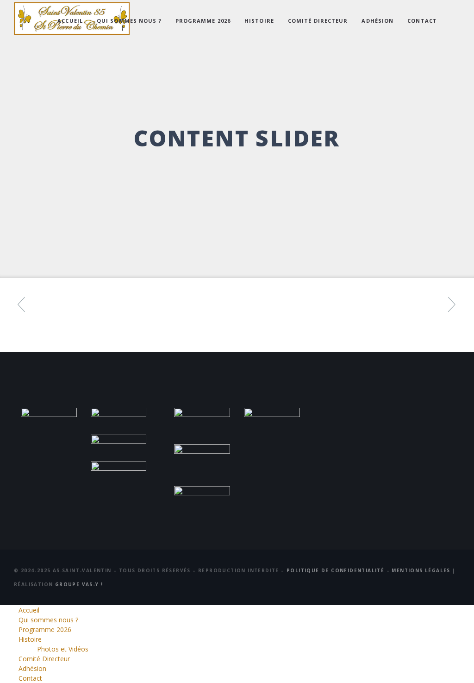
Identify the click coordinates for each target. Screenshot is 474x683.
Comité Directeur (318, 20)
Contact (422, 20)
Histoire (259, 20)
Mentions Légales (421, 570)
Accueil (70, 20)
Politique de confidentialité (335, 570)
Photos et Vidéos (62, 649)
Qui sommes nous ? (129, 20)
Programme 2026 (203, 20)
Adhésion (377, 20)
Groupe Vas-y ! (79, 584)
